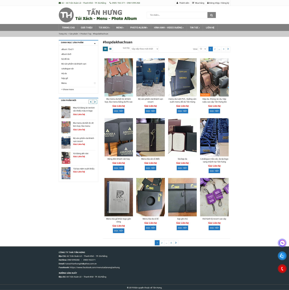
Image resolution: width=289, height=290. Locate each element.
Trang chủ (68, 27)
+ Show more (67, 89)
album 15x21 (67, 49)
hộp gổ (64, 78)
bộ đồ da (65, 59)
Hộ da (64, 73)
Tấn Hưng (157, 287)
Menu (119, 27)
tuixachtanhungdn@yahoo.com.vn (81, 263)
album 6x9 (66, 54)
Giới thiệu (86, 27)
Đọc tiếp (118, 111)
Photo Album (138, 27)
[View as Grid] (105, 49)
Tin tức (194, 27)
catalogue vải (67, 68)
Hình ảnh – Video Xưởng (168, 27)
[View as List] (110, 49)
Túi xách (104, 27)
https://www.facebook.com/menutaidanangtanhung (95, 267)
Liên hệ (210, 27)
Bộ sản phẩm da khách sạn (73, 63)
